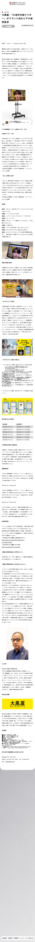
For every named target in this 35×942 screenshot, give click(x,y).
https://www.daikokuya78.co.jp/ (19, 747)
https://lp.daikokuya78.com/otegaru (14, 371)
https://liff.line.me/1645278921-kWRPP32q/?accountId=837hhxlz (16, 368)
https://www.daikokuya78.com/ (23, 746)
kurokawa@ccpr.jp (10, 761)
